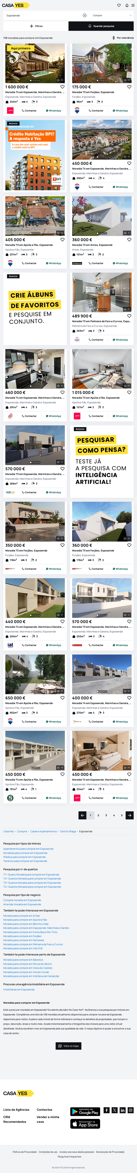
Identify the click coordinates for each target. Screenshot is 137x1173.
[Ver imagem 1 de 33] (97, 386)
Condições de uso (48, 1151)
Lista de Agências (16, 1110)
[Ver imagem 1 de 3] (97, 233)
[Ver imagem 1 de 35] (97, 309)
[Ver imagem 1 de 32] (97, 691)
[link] (53, 110)
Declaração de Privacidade (110, 1151)
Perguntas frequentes (69, 1156)
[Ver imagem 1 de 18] (97, 157)
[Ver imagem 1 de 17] (30, 462)
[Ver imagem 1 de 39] (97, 768)
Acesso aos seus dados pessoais (76, 1151)
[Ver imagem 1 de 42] (30, 233)
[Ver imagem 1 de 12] (97, 615)
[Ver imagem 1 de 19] (30, 768)
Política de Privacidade (25, 1151)
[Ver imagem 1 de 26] (97, 80)
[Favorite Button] (62, 87)
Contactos (44, 1110)
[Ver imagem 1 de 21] (30, 615)
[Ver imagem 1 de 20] (30, 80)
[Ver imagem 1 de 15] (30, 386)
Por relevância (125, 37)
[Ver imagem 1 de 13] (30, 691)
